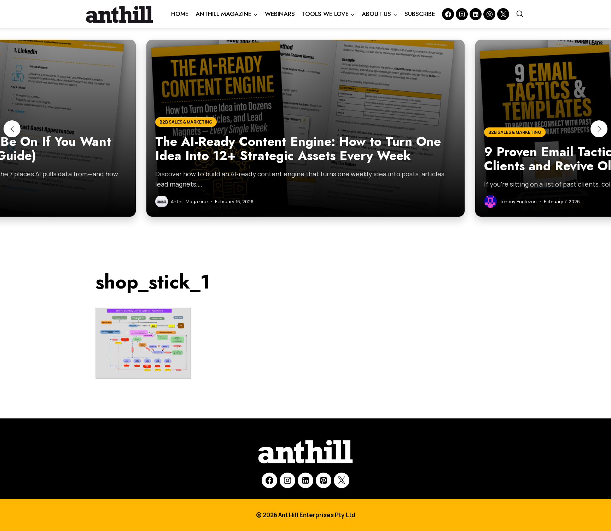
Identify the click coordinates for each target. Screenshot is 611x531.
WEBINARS (280, 14)
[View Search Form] (520, 14)
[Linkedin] (476, 14)
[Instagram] (462, 14)
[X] (341, 480)
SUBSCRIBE (420, 14)
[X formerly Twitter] (503, 14)
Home (179, 14)
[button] (12, 128)
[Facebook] (448, 14)
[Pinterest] (489, 14)
